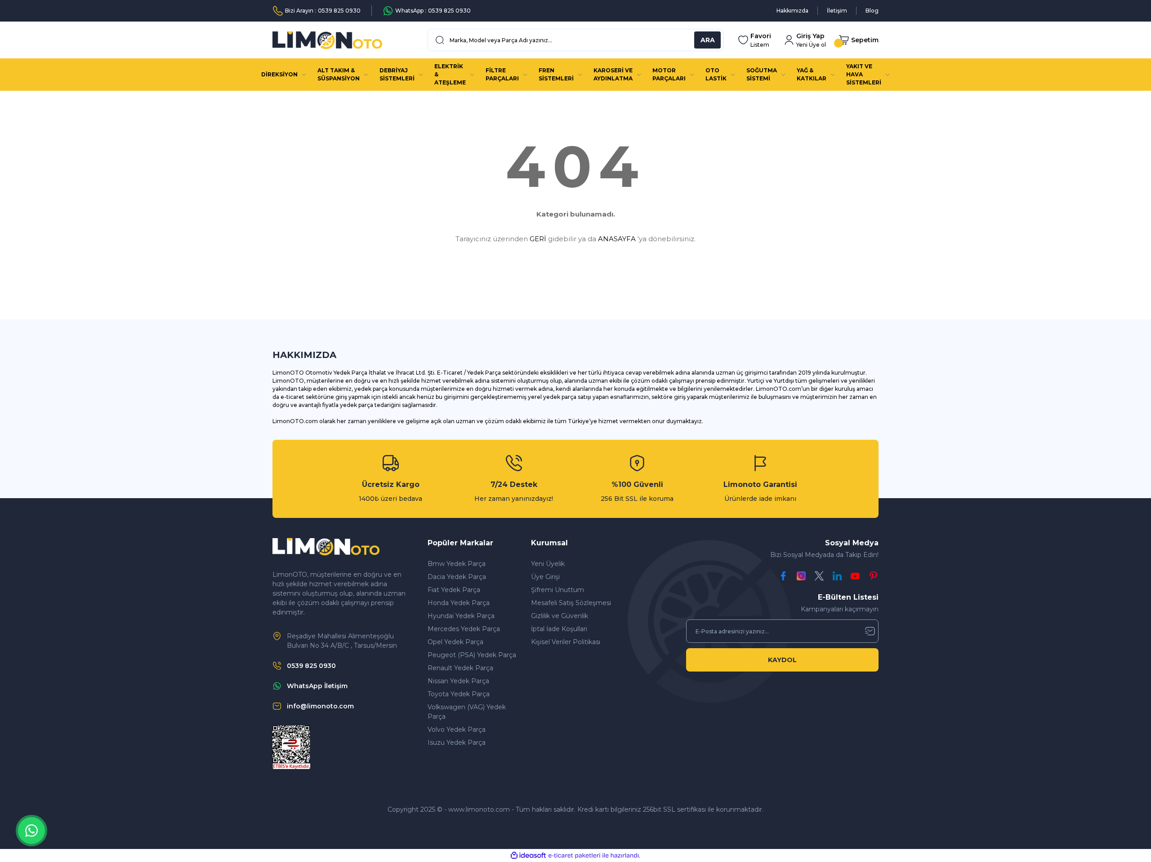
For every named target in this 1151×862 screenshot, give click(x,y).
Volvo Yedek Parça (457, 729)
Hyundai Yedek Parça (461, 616)
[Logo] (327, 40)
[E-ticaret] (574, 856)
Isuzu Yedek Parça (457, 742)
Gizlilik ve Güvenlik (559, 616)
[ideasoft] (528, 855)
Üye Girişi (545, 577)
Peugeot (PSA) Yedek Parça (472, 655)
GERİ (538, 238)
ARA (707, 40)
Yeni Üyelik (548, 564)
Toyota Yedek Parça (459, 694)
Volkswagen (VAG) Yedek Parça (467, 712)
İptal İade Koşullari (559, 629)
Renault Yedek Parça (460, 668)
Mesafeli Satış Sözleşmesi (571, 603)
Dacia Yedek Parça (457, 577)
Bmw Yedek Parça (457, 564)
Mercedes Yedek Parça (464, 629)
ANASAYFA (617, 238)
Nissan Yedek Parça (458, 681)
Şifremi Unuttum (557, 590)
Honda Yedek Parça (459, 603)
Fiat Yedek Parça (454, 590)
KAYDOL (782, 660)
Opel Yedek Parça (455, 642)
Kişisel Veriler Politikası (565, 642)
